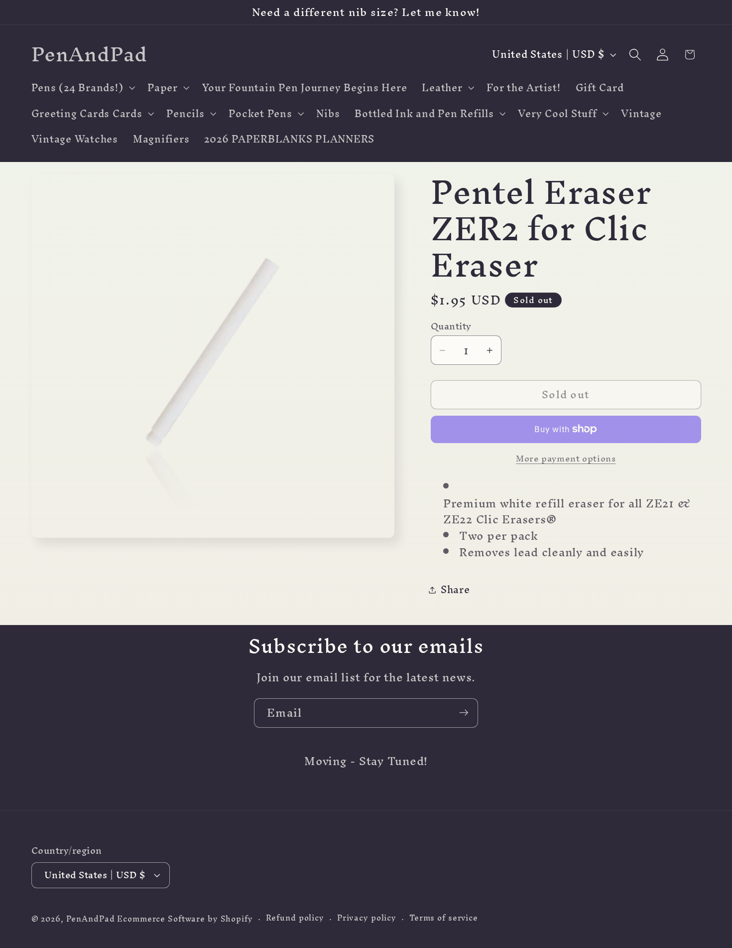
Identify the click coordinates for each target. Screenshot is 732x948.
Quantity (451, 326)
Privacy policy (366, 918)
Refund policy (295, 918)
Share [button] (455, 589)
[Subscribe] (464, 712)
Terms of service (443, 918)
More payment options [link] (566, 458)
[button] (82, 88)
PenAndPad (90, 919)
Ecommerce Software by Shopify (184, 919)
